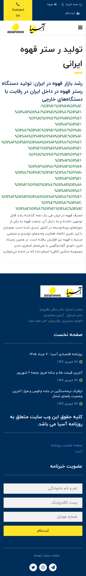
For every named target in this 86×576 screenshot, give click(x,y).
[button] (71, 4)
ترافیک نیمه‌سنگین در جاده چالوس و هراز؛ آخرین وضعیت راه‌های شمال (47, 394)
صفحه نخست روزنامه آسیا (66, 448)
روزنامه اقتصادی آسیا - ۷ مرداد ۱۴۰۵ (56, 354)
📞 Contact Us (18, 10)
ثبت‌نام (70, 13)
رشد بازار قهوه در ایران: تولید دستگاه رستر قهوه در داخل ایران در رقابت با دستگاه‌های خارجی (42, 91)
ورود (50, 4)
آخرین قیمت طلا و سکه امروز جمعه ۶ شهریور (49, 372)
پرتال (30, 555)
